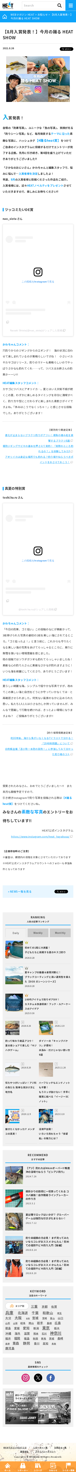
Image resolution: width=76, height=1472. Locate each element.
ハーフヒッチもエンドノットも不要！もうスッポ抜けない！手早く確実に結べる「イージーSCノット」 (54, 1092)
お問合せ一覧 (60, 1447)
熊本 (36, 1333)
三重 (34, 1306)
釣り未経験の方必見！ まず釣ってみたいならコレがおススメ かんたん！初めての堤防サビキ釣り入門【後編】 (47, 1241)
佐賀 (54, 1306)
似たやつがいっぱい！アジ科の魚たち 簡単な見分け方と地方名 (21, 1087)
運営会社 (24, 1451)
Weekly (37, 933)
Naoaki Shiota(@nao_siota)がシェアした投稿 (36, 330)
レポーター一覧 (40, 1447)
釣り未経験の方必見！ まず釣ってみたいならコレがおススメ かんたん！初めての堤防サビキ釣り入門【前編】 (47, 1264)
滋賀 (27, 1333)
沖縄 (8, 1333)
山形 (7, 1323)
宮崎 (44, 1318)
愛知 (26, 1328)
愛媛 (17, 1328)
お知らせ (42, 14)
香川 (36, 1343)
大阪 (18, 1318)
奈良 (28, 1318)
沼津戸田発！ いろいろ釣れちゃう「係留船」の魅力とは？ (53, 1133)
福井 (8, 1338)
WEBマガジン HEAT (22, 14)
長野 (7, 1344)
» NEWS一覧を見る (20, 891)
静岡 (26, 1343)
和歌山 (48, 1313)
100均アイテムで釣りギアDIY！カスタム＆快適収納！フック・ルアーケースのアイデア (48, 1004)
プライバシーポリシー (45, 1451)
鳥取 (54, 1344)
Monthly (60, 933)
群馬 (43, 1338)
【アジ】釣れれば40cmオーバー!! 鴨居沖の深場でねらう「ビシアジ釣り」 (48, 1170)
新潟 (36, 1328)
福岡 (17, 1338)
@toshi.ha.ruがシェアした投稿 (36, 609)
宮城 (35, 1318)
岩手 (40, 1323)
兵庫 (9, 1312)
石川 (44, 1333)
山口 (60, 1318)
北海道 (23, 1313)
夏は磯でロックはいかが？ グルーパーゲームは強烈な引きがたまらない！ (47, 1216)
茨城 (51, 1338)
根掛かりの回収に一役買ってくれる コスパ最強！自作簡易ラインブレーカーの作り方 (47, 1195)
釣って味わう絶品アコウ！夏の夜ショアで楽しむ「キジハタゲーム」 (21, 1045)
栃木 (57, 1328)
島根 (49, 1323)
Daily (16, 933)
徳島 (8, 1328)
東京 (46, 1328)
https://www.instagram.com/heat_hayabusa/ (40, 836)
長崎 (60, 1338)
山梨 (15, 1323)
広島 (58, 1323)
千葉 (35, 1313)
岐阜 (22, 1323)
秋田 (35, 1338)
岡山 (31, 1323)
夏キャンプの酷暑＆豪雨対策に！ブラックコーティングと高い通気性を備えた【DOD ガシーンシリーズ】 (48, 977)
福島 (27, 1338)
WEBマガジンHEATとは (15, 1447)
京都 (45, 1306)
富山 (52, 1318)
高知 (45, 1343)
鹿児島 (10, 1348)
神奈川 (56, 1333)
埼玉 (59, 1313)
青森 (16, 1343)
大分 (8, 1318)
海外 (18, 1333)
